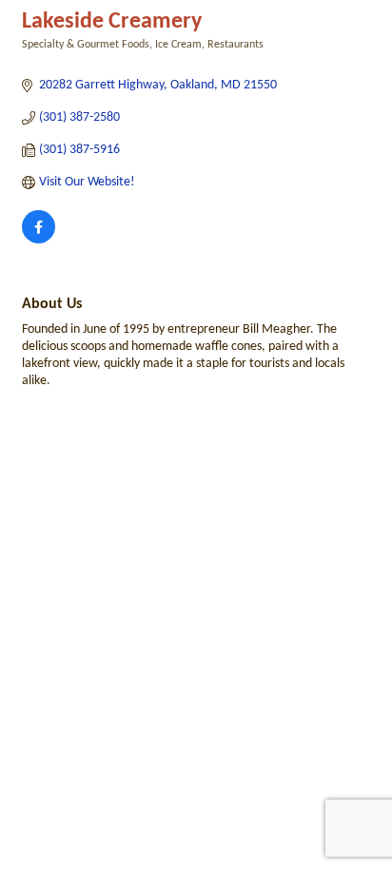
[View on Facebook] (38, 240)
